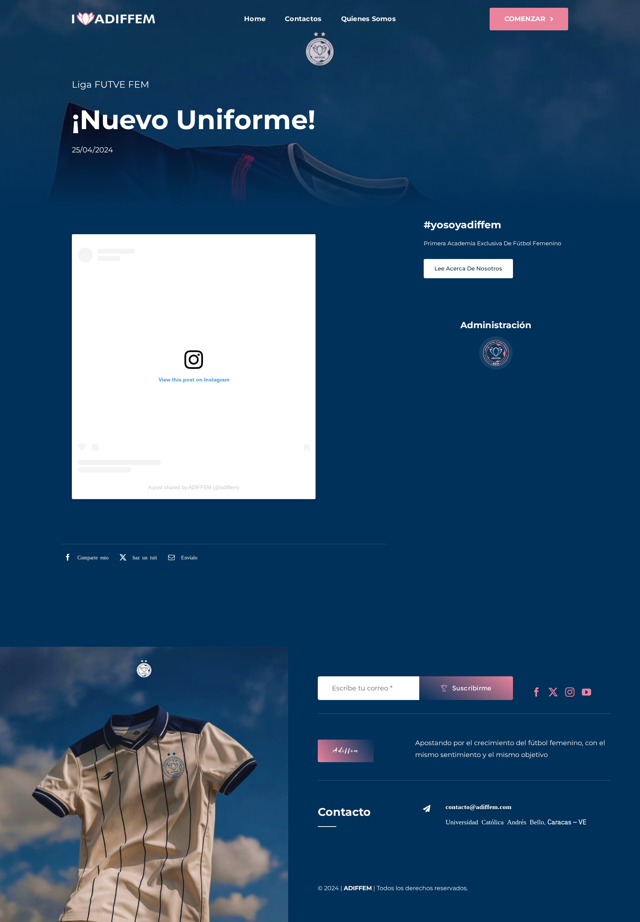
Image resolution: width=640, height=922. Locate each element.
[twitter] (553, 692)
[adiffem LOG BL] (113, 15)
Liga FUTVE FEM (110, 84)
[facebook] (536, 692)
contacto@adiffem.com (478, 806)
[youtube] (586, 692)
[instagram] (569, 692)
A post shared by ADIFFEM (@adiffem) (193, 487)
